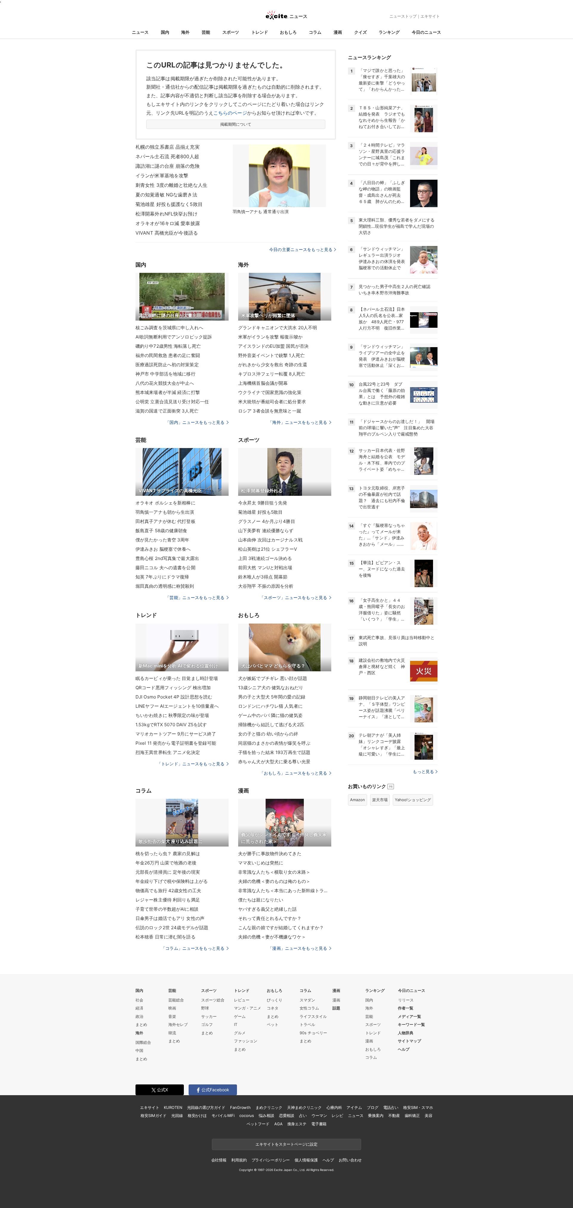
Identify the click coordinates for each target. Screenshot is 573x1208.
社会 (139, 1000)
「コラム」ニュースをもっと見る (192, 948)
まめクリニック (268, 1107)
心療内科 (334, 1107)
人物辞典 (405, 1032)
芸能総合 (176, 1000)
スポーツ (230, 32)
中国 (139, 1050)
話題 (336, 1008)
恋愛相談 (286, 1115)
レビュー (241, 1000)
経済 (139, 1008)
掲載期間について (236, 124)
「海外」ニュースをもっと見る (297, 422)
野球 (205, 1008)
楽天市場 (380, 799)
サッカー (209, 1016)
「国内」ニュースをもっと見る (194, 422)
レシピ (337, 1115)
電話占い (390, 1107)
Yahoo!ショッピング (413, 799)
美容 (428, 1115)
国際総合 (143, 1042)
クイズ (360, 32)
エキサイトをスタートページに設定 (286, 1144)
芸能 (206, 32)
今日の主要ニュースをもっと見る (300, 249)
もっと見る (423, 771)
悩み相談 (266, 1115)
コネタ (272, 1008)
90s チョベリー (313, 1032)
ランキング (389, 32)
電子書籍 (318, 1123)
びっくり (274, 1000)
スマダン (307, 1000)
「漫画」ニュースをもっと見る (297, 948)
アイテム (354, 1107)
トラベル (307, 1024)
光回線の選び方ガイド (206, 1107)
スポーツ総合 (212, 1000)
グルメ (240, 1032)
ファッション (245, 1040)
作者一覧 (405, 1008)
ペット (272, 1024)
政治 (139, 1016)
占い (303, 1115)
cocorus (246, 1115)
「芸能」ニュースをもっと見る (194, 597)
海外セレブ (178, 1024)
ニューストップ (403, 16)
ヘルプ (403, 1049)
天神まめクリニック (304, 1107)
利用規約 (239, 1160)
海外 (185, 32)
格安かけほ (197, 1115)
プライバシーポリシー (271, 1160)
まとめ (141, 1024)
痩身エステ (296, 1123)
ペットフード (258, 1123)
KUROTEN (173, 1107)
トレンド (259, 32)
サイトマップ (409, 1040)
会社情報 (219, 1160)
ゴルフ (207, 1024)
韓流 (172, 1032)
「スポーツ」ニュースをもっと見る (293, 597)
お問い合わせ (350, 1160)
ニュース (140, 32)
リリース (406, 1000)
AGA (278, 1123)
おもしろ (288, 32)
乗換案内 (375, 1115)
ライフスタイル (313, 1016)
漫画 (338, 32)
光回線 (177, 1115)
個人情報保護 (306, 1160)
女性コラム (309, 1008)
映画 (172, 1008)
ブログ (372, 1107)
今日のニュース (426, 32)
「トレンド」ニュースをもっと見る (190, 763)
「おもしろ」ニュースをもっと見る (293, 772)
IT (235, 1024)
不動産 (394, 1115)
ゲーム (240, 1016)
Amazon (357, 799)
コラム (315, 32)
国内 (165, 32)
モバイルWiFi (223, 1115)
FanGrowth (240, 1107)
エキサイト (430, 16)
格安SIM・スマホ (418, 1107)
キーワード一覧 (411, 1024)
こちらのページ (230, 113)
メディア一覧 (409, 1016)
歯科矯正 (412, 1115)
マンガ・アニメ (247, 1008)
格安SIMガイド (154, 1115)
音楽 (172, 1016)
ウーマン (319, 1115)
